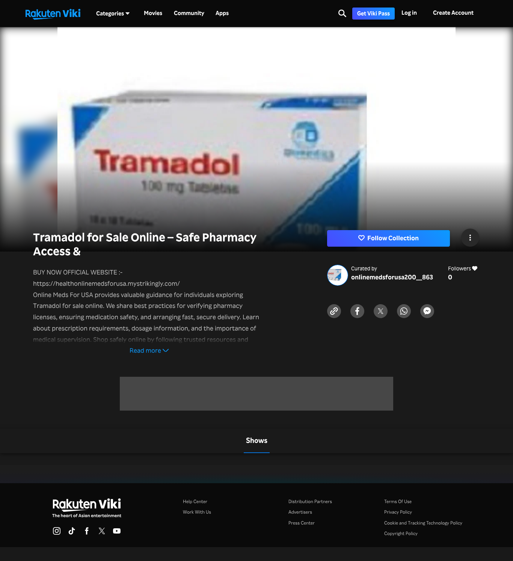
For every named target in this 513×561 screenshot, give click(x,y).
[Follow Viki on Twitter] (101, 533)
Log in (409, 12)
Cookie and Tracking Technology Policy (423, 523)
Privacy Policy (398, 512)
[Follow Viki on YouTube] (116, 533)
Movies (153, 13)
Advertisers (300, 512)
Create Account (453, 12)
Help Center (195, 501)
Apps (222, 13)
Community (189, 13)
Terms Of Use (398, 501)
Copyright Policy (401, 533)
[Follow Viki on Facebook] (86, 533)
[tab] (257, 441)
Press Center (301, 523)
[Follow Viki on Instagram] (56, 533)
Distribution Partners (310, 501)
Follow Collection (393, 238)
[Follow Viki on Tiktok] (71, 533)
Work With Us (197, 512)
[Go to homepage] (53, 13)
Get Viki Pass (373, 13)
